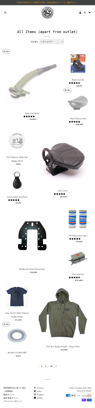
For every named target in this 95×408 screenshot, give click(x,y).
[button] (29, 116)
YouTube (39, 398)
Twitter (39, 391)
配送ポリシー (9, 395)
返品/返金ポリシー (11, 398)
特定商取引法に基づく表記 (14, 388)
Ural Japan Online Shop (83, 388)
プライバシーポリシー (12, 401)
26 (51, 366)
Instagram (40, 395)
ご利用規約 (8, 391)
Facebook (40, 388)
